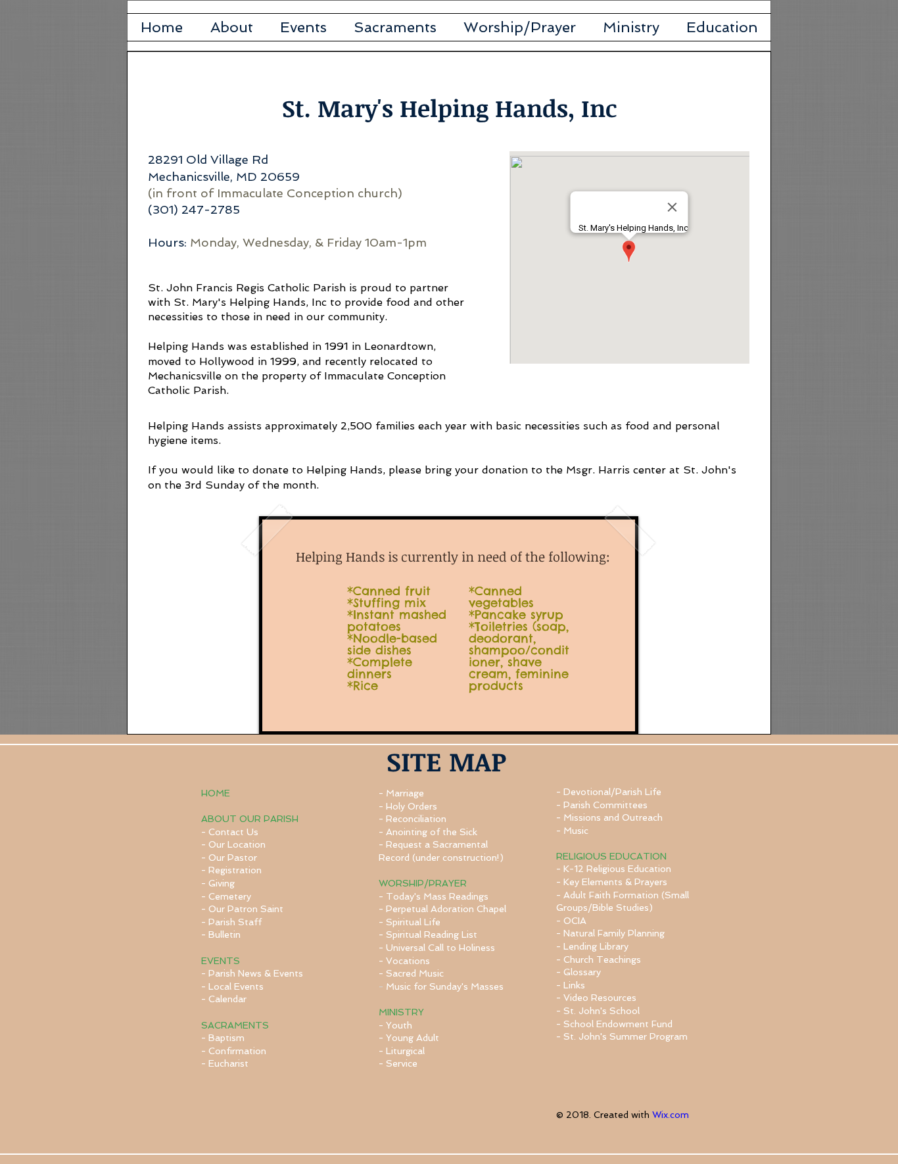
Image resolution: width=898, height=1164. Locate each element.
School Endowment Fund (618, 1024)
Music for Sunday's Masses (445, 986)
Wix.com (670, 1114)
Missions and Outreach (613, 817)
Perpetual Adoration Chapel (446, 909)
